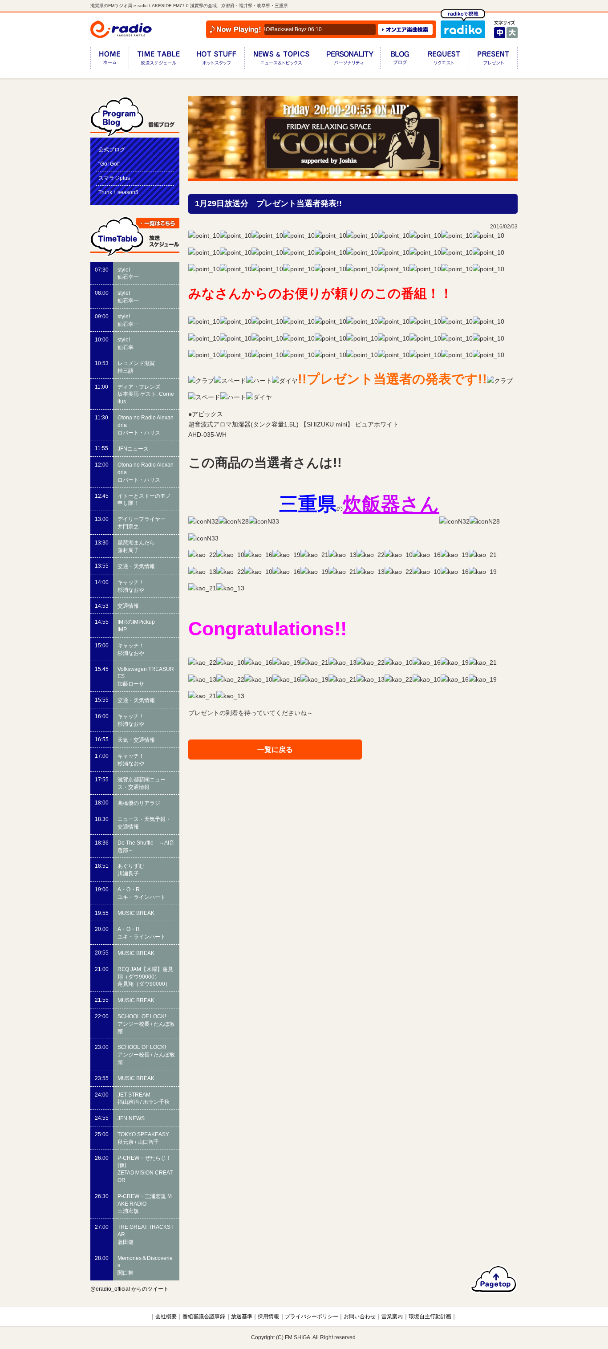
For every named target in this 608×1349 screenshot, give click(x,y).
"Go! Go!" (109, 164)
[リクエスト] (444, 60)
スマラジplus (114, 178)
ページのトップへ (494, 1279)
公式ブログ (111, 149)
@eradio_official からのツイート (129, 1289)
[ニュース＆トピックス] (281, 60)
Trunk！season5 (118, 192)
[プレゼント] (493, 60)
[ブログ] (399, 60)
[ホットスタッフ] (216, 60)
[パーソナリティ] (349, 60)
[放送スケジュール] (158, 60)
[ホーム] (109, 60)
